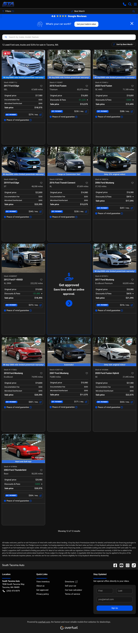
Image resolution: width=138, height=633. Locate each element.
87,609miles (82, 186)
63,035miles (128, 283)
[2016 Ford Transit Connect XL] (69, 161)
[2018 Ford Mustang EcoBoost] (23, 351)
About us (40, 586)
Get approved (42, 590)
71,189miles (128, 89)
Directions (69, 581)
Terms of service (72, 594)
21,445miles (128, 377)
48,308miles (37, 186)
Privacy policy (42, 594)
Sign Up (114, 608)
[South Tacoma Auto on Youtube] (120, 565)
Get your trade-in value (86, 24)
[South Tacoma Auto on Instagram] (126, 565)
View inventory (43, 581)
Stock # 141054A (101, 370)
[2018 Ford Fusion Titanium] (69, 64)
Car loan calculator (73, 590)
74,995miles (37, 377)
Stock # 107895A (10, 467)
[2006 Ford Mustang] (114, 161)
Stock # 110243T (56, 82)
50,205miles (37, 473)
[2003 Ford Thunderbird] (23, 448)
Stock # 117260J (10, 370)
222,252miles (36, 283)
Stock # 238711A (56, 370)
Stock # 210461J (101, 82)
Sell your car (70, 586)
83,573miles (82, 89)
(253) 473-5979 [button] (13, 591)
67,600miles (37, 89)
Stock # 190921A (101, 179)
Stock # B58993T (10, 276)
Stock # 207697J (101, 276)
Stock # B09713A (10, 179)
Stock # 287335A (56, 179)
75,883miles (55, 377)
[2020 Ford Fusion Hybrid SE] (114, 351)
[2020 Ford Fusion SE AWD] (114, 64)
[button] (124, 4)
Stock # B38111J (10, 82)
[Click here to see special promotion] (69, 16)
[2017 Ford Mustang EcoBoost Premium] (114, 258)
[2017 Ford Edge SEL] (23, 64)
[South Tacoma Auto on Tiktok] (133, 565)
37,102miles (100, 186)
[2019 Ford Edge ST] (23, 161)
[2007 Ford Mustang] (69, 351)
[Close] (132, 23)
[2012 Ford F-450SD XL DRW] (23, 258)
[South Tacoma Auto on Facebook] (114, 565)
